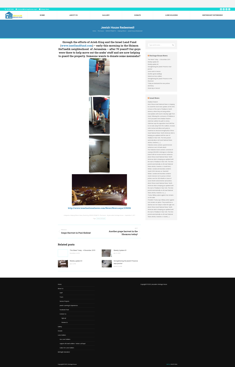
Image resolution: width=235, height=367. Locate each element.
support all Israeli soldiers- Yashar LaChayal (72, 343)
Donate (60, 331)
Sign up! (64, 318)
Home (60, 284)
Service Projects (64, 301)
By (115, 215)
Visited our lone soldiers (155, 76)
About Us (60, 288)
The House (103, 215)
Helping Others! (74, 215)
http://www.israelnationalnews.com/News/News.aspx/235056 (99, 208)
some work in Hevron (154, 71)
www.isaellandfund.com (76, 45)
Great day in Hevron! (154, 88)
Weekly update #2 (76, 261)
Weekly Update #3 (120, 250)
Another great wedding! (155, 74)
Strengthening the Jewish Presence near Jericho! (126, 262)
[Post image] (63, 253)
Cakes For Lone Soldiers (67, 348)
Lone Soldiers (62, 335)
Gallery (60, 326)
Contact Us (63, 314)
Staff (61, 293)
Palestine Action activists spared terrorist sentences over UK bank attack (160, 146)
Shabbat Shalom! (153, 102)
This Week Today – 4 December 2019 (82, 250)
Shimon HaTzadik (101, 218)
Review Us (65, 322)
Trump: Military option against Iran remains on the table (160, 196)
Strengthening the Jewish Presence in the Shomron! (160, 80)
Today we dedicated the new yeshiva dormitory (159, 84)
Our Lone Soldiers (65, 339)
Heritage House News (158, 56)
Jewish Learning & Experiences (69, 305)
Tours (61, 297)
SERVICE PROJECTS (94, 215)
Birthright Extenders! (64, 352)
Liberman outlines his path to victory (158, 121)
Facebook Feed (64, 310)
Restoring (85, 215)
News (81, 215)
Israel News (154, 98)
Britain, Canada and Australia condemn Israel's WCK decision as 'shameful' (159, 170)
